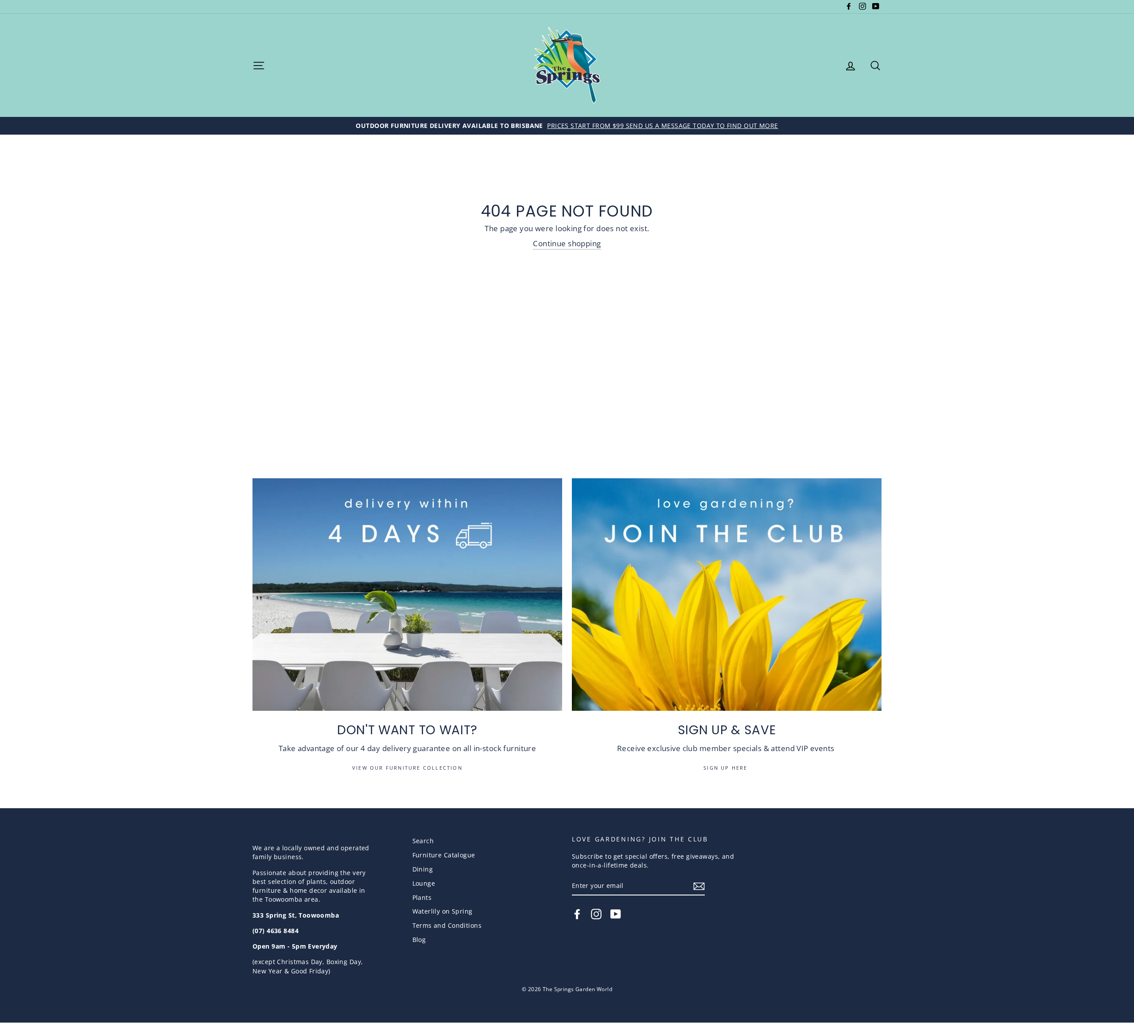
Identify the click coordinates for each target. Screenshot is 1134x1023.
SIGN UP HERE (726, 767)
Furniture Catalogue (443, 855)
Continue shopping (567, 243)
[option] (567, 125)
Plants (422, 897)
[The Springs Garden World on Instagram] (596, 914)
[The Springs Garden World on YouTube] (615, 914)
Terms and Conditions (447, 925)
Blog (419, 939)
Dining (422, 869)
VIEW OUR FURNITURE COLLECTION (407, 767)
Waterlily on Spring (442, 911)
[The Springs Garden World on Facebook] (577, 914)
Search (423, 841)
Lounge (423, 883)
